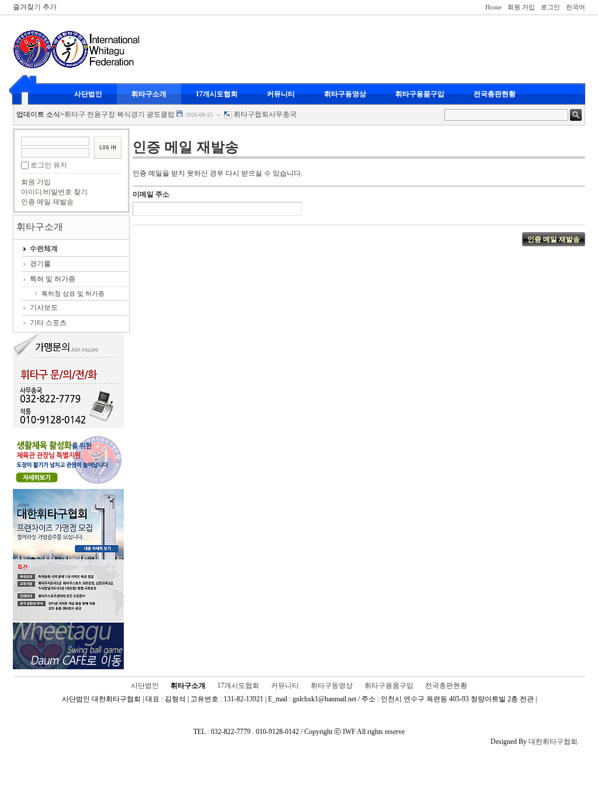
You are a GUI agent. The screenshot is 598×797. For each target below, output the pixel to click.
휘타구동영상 (345, 94)
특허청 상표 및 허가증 (73, 293)
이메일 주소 (151, 194)
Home (493, 7)
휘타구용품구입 (419, 94)
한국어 (575, 7)
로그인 (550, 7)
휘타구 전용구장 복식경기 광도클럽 (119, 114)
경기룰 (40, 264)
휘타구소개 (148, 94)
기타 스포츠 (48, 323)
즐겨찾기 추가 (35, 7)
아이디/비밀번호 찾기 (54, 192)
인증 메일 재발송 (47, 202)
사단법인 (88, 94)
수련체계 (44, 248)
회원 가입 (521, 7)
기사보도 (44, 307)
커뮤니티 (281, 94)
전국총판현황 (495, 94)
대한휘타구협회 (553, 741)
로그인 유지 (48, 165)
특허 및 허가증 (52, 279)
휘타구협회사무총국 (265, 114)
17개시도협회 (217, 94)
